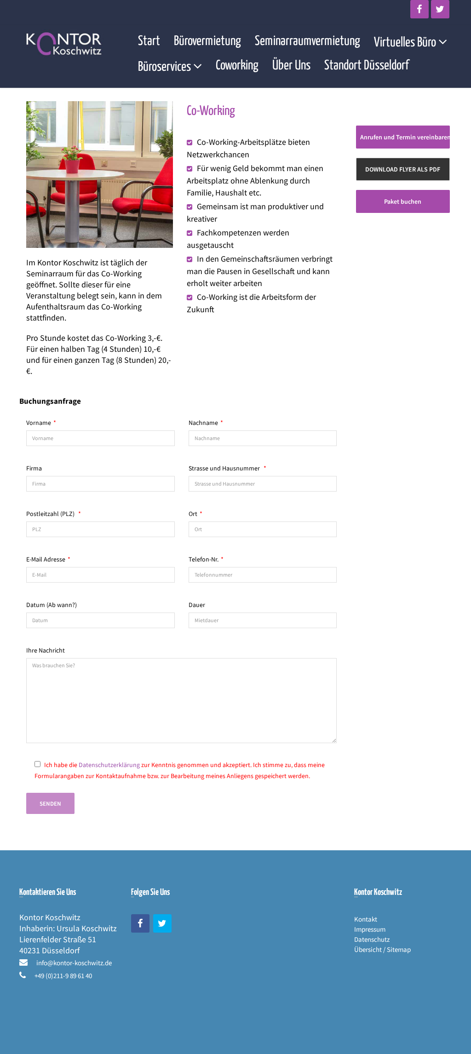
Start (149, 41)
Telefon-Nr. (206, 559)
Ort (195, 514)
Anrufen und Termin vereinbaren (405, 137)
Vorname (41, 422)
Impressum (369, 929)
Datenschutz (372, 939)
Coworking (237, 65)
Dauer (197, 605)
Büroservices (164, 67)
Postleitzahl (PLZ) (53, 514)
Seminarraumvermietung (307, 41)
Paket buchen (402, 201)
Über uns (291, 65)
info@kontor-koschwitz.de (74, 962)
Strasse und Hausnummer (227, 468)
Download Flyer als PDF (402, 169)
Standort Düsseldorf (366, 65)
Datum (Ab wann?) (51, 605)
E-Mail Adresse (48, 559)
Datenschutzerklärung (109, 765)
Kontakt (365, 919)
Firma (34, 468)
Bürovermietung (207, 41)
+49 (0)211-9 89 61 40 (63, 975)
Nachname (206, 422)
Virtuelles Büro (405, 42)
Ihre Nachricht (45, 650)
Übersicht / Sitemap (382, 949)
